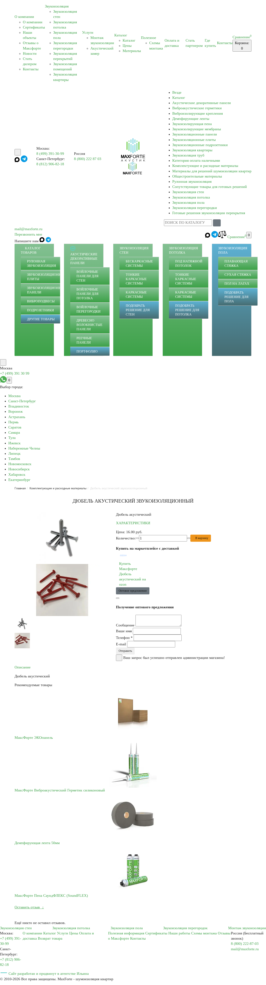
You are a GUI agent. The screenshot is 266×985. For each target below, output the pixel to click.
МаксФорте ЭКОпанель (34, 737)
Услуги (87, 32)
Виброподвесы (41, 301)
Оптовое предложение (133, 590)
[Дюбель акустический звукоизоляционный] (62, 538)
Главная (20, 488)
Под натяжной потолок (188, 263)
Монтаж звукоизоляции (247, 928)
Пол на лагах (236, 283)
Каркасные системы (136, 294)
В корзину (201, 538)
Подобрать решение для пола (236, 297)
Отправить (125, 650)
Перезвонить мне (28, 234)
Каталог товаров (31, 250)
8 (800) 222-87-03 (245, 944)
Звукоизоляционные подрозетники (200, 145)
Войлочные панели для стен (87, 276)
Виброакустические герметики (197, 108)
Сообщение (125, 625)
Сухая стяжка (237, 274)
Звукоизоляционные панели (194, 134)
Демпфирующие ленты (190, 119)
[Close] (117, 598)
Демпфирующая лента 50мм (37, 843)
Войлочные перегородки (88, 309)
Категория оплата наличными (196, 160)
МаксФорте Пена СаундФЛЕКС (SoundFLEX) (51, 895)
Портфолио (87, 351)
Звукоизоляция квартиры (192, 150)
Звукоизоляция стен (188, 192)
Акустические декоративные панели (201, 103)
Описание (23, 667)
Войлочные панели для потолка (87, 294)
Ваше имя (124, 631)
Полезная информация (126, 933)
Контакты (30, 69)
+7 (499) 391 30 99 (14, 373)
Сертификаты (34, 27)
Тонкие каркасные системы (136, 279)
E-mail (121, 644)
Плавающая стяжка (236, 263)
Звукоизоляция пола (188, 202)
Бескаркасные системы (139, 263)
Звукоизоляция (57, 6)
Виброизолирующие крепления (197, 113)
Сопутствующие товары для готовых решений (209, 187)
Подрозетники (40, 310)
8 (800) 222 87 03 (87, 159)
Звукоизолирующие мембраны (196, 129)
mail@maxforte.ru (28, 229)
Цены (127, 45)
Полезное (148, 38)
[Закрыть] (119, 658)
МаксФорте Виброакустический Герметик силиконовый (60, 790)
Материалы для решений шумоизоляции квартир (211, 171)
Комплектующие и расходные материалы (205, 166)
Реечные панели (84, 340)
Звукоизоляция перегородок (185, 928)
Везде (176, 92)
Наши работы (179, 933)
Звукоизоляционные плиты (194, 140)
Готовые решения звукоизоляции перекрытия (208, 213)
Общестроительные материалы (197, 176)
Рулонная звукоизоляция (192, 181)
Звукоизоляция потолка (191, 197)
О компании (24, 17)
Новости (30, 53)
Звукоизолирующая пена (192, 124)
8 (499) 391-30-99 (50, 154)
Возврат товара (50, 938)
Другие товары (41, 319)
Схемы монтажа (204, 933)
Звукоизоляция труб (188, 155)
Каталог (120, 35)
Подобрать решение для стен (138, 310)
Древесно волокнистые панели (89, 325)
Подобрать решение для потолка (187, 310)
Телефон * (124, 638)
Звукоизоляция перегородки (194, 208)
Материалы (132, 51)
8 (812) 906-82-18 (50, 164)
